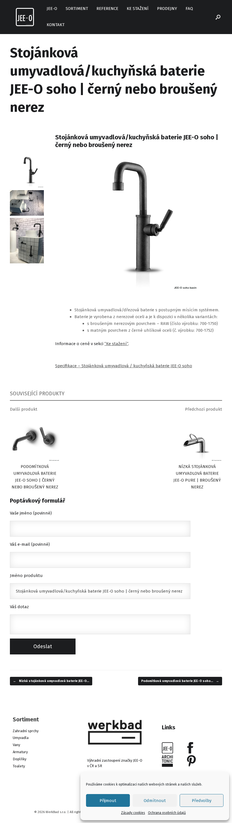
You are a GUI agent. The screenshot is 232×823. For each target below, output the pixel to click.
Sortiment (77, 8)
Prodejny (167, 8)
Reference (107, 8)
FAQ (189, 8)
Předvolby (201, 800)
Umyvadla (21, 738)
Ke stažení (138, 8)
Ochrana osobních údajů (167, 813)
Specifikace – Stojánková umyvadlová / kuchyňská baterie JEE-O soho (123, 365)
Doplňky (19, 759)
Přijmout (108, 800)
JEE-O (52, 8)
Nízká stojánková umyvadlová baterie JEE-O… (51, 681)
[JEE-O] (25, 17)
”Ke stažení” (116, 343)
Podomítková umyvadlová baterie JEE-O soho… (180, 681)
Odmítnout (155, 800)
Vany (16, 745)
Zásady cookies (133, 813)
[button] (218, 17)
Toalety (19, 766)
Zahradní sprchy (25, 731)
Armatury (20, 752)
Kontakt (56, 24)
